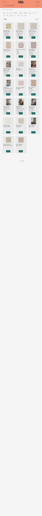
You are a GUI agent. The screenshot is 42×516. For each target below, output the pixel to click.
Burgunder (15, 12)
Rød (18, 15)
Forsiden (4, 9)
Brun (11, 12)
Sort (21, 15)
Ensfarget (20, 12)
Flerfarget (25, 12)
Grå (33, 12)
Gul (36, 12)
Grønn (30, 12)
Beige (4, 12)
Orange (11, 15)
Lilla (7, 15)
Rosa (15, 15)
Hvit (4, 15)
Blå (7, 12)
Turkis (25, 15)
